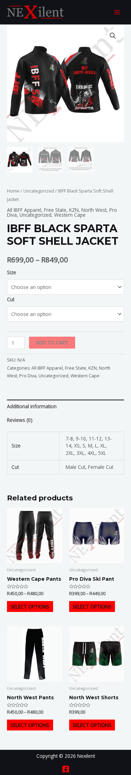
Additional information (32, 406)
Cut (10, 299)
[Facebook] (66, 769)
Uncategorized (38, 191)
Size (11, 272)
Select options (29, 606)
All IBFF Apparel (24, 210)
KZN (74, 210)
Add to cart (52, 342)
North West (94, 210)
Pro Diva (27, 376)
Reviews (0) (19, 420)
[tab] (65, 406)
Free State (55, 210)
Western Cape (70, 214)
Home (13, 191)
